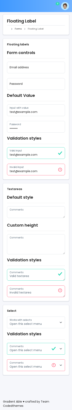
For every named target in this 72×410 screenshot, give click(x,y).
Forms (18, 28)
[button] (17, 6)
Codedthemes (13, 406)
